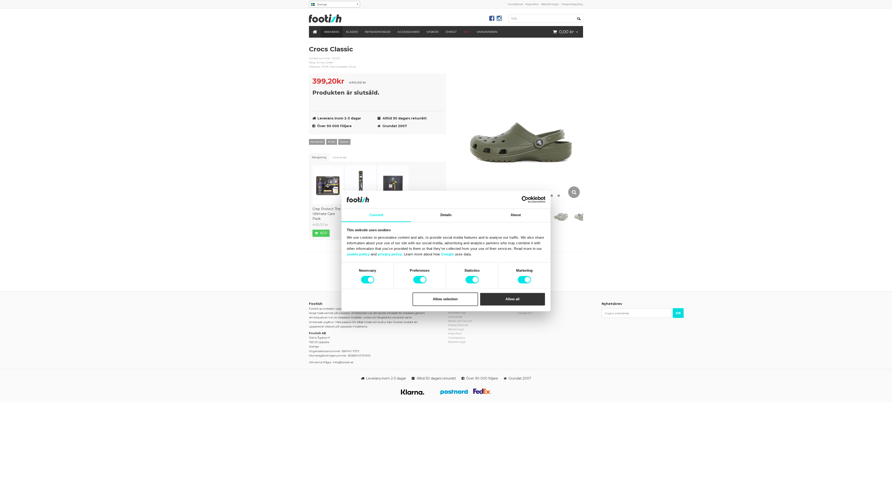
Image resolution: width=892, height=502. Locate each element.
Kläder (352, 31)
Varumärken (487, 31)
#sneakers (317, 141)
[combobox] (334, 4)
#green (344, 141)
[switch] (419, 280)
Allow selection (445, 299)
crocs (439, 53)
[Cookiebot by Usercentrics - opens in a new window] (525, 199)
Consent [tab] (376, 215)
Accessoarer (408, 31)
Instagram (525, 313)
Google (447, 254)
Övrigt (451, 31)
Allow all (512, 299)
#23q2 (331, 141)
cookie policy (358, 254)
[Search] (579, 18)
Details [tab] (446, 215)
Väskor (432, 31)
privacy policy (390, 254)
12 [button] (559, 196)
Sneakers (331, 31)
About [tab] (516, 215)
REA (467, 31)
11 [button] (552, 196)
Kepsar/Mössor (377, 31)
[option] (521, 122)
